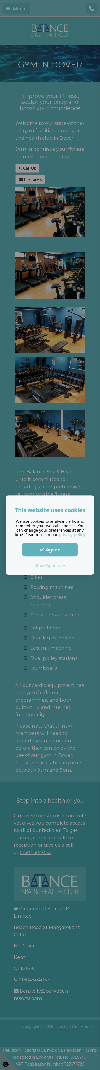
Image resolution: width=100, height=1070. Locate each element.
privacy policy (72, 534)
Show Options (49, 565)
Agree (52, 549)
